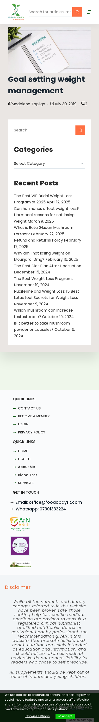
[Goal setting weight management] (49, 50)
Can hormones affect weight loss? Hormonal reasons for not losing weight (46, 215)
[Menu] (89, 12)
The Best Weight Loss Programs (44, 278)
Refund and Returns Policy (38, 240)
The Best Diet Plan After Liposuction (47, 266)
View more (76, 709)
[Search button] (77, 12)
